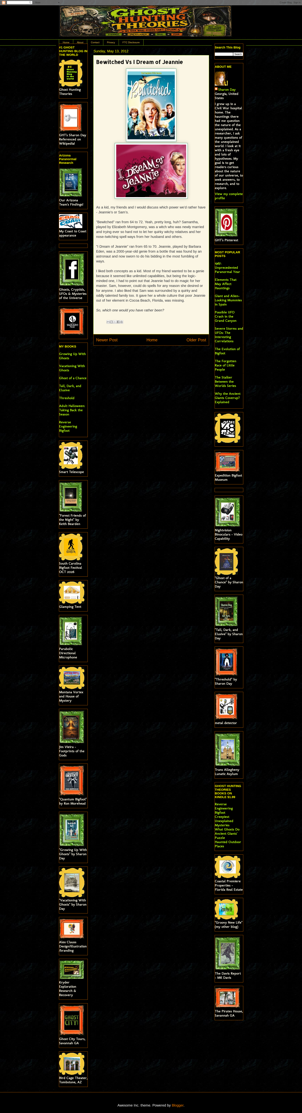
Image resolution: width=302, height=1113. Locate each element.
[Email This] (108, 322)
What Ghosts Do (227, 829)
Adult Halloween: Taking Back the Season (72, 410)
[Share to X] (115, 322)
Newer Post (107, 340)
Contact (95, 42)
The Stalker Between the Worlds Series (225, 381)
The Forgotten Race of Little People (225, 365)
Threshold (66, 398)
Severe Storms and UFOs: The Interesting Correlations (229, 334)
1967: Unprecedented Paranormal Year (227, 267)
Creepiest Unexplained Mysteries (224, 821)
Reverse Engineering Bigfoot (68, 426)
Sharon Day (227, 89)
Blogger (178, 1105)
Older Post (196, 340)
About (80, 42)
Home (66, 42)
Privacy (111, 42)
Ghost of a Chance (73, 378)
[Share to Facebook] (118, 322)
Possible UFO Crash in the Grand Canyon (225, 316)
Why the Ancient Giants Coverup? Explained (227, 397)
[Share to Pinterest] (121, 322)
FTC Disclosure (131, 42)
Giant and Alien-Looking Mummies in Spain (228, 300)
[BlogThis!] (111, 322)
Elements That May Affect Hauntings (225, 283)
